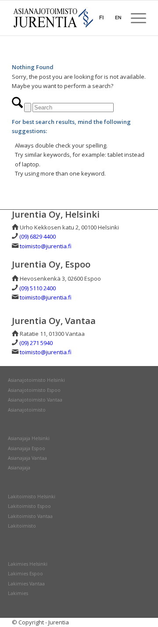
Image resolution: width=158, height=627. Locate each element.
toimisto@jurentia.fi (46, 246)
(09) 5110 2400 (37, 288)
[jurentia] (65, 17)
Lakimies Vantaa (26, 584)
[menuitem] (134, 17)
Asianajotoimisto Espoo (34, 390)
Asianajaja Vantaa (27, 458)
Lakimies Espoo (25, 574)
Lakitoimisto (22, 526)
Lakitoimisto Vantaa (30, 516)
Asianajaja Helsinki (29, 438)
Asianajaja (19, 468)
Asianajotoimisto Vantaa (35, 400)
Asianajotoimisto (27, 410)
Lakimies (18, 593)
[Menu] (134, 17)
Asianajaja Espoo (26, 448)
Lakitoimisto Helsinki (31, 496)
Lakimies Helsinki (27, 564)
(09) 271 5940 (36, 343)
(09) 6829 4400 (37, 236)
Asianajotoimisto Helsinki (36, 380)
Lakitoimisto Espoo (29, 506)
